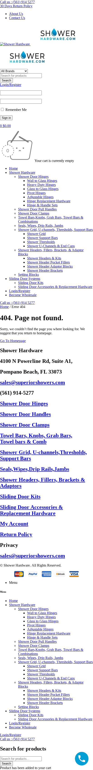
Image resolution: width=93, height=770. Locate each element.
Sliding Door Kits (20, 496)
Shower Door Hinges (24, 403)
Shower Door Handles (25, 414)
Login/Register (10, 85)
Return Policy (16, 534)
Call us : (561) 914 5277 (17, 2)
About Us (16, 14)
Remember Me (16, 110)
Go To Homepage (13, 341)
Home (4, 307)
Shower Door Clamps (24, 425)
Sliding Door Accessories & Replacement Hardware (31, 510)
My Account (14, 524)
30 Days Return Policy (16, 6)
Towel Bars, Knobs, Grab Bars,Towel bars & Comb (36, 439)
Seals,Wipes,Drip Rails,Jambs (34, 469)
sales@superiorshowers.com (32, 382)
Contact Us (17, 18)
